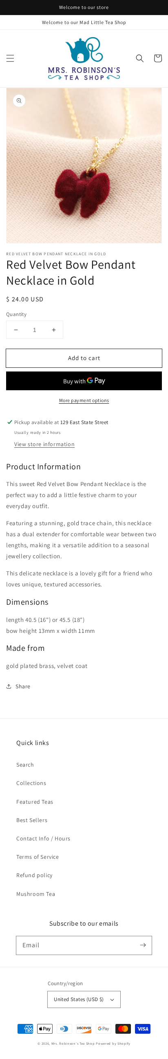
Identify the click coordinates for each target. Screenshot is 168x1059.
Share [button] (23, 686)
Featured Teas (34, 801)
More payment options (84, 400)
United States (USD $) (79, 999)
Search (25, 764)
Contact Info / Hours (43, 838)
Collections (31, 783)
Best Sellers (31, 820)
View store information (44, 444)
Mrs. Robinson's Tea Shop (73, 1043)
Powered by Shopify (113, 1043)
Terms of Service (37, 856)
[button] (10, 58)
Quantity (16, 314)
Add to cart (84, 358)
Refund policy (34, 875)
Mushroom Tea (35, 894)
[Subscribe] (143, 945)
